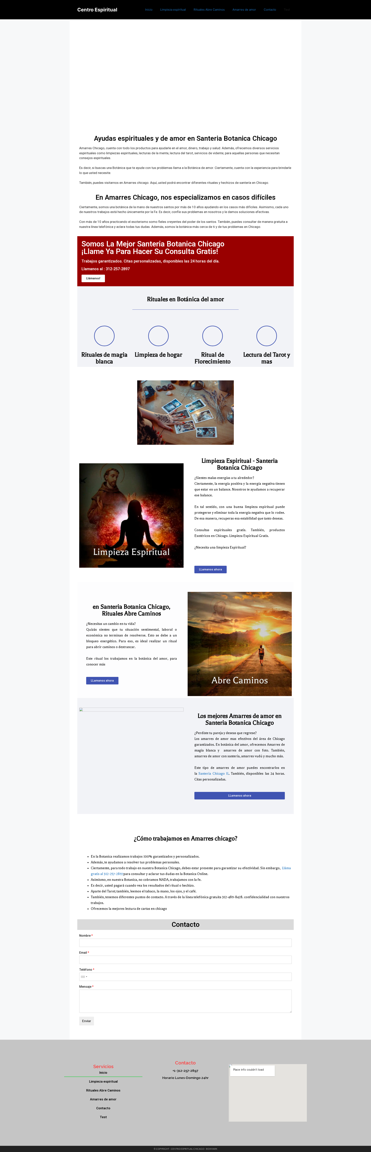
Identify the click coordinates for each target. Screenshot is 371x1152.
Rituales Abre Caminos (209, 9)
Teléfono (86, 969)
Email (84, 952)
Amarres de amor (244, 9)
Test (287, 9)
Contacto (270, 9)
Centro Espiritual (97, 10)
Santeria (204, 773)
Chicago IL (221, 773)
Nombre (86, 935)
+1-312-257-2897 (185, 1071)
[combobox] (83, 977)
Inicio (148, 9)
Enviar (86, 1021)
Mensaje (86, 986)
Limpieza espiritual (173, 9)
